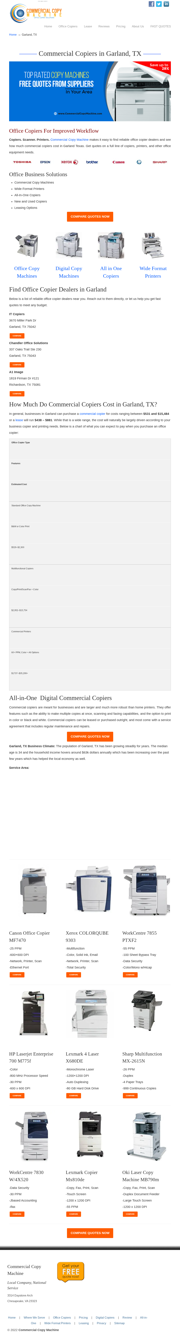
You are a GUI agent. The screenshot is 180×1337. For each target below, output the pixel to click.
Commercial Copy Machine (37, 12)
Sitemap (119, 1323)
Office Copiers (62, 1317)
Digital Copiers (105, 1317)
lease (19, 420)
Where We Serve (34, 1317)
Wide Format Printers (57, 1323)
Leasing (84, 1323)
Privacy (101, 1323)
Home (13, 34)
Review (127, 1317)
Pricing (83, 1317)
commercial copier (92, 414)
